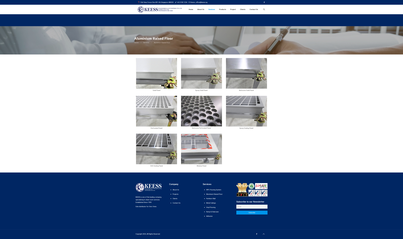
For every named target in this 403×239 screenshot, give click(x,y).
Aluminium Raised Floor (214, 194)
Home (136, 43)
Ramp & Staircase (212, 212)
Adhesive (209, 216)
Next (270, 73)
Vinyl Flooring (210, 207)
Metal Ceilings (211, 203)
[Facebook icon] (264, 2)
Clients (175, 199)
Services (146, 43)
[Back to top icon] (264, 234)
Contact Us (176, 203)
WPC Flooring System (213, 190)
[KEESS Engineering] (160, 9)
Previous (133, 73)
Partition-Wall (210, 199)
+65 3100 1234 (182, 2)
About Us (176, 190)
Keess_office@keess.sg (199, 2)
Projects (175, 194)
